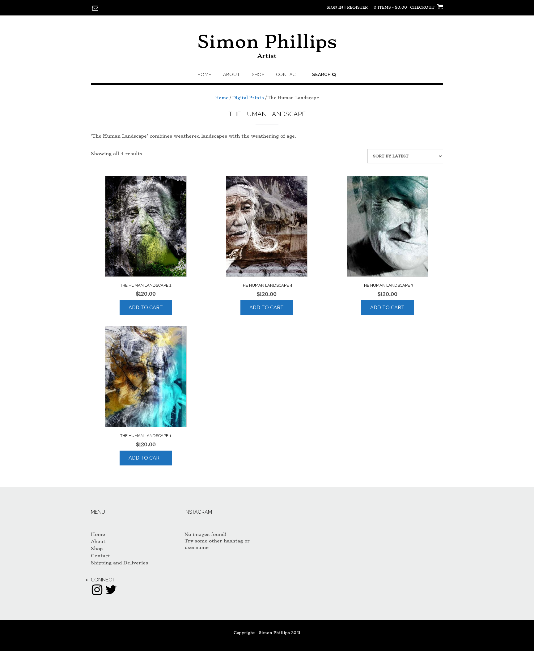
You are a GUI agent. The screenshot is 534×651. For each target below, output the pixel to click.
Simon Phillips (267, 41)
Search (322, 74)
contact (287, 74)
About (231, 74)
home (204, 74)
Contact (100, 556)
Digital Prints (248, 97)
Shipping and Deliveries (119, 563)
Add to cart (146, 308)
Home (221, 97)
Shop (258, 74)
